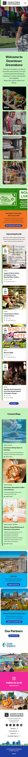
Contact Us (13, 733)
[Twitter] (10, 725)
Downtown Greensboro (15, 749)
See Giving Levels (13, 635)
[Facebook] (7, 725)
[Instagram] (14, 725)
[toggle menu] (25, 3)
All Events (13, 403)
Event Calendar (13, 731)
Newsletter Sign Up (13, 736)
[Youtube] (21, 725)
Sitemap (14, 753)
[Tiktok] (17, 725)
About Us (13, 728)
